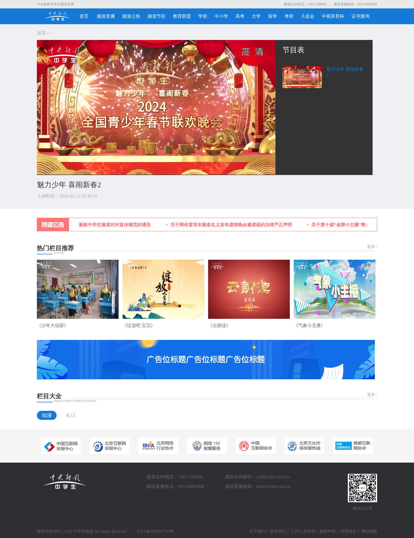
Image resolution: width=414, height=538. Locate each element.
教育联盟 (182, 16)
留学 (272, 16)
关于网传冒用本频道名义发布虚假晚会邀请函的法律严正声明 (221, 224)
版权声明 (327, 531)
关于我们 (257, 531)
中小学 (221, 16)
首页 (83, 16)
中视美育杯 (333, 16)
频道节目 (157, 16)
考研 (288, 16)
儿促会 (307, 16)
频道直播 (106, 16)
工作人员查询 (303, 531)
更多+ (372, 247)
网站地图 (369, 531)
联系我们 (278, 531)
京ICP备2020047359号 (155, 531)
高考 (239, 16)
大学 (256, 16)
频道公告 (131, 16)
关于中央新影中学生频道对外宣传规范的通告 (96, 224)
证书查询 (360, 16)
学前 (202, 16)
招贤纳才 (348, 531)
